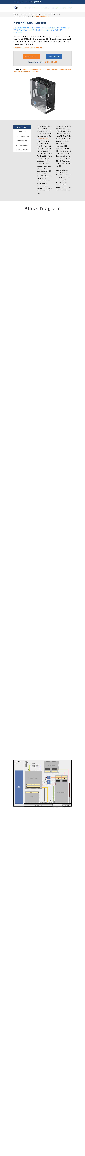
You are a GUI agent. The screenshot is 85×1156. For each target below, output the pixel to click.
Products (27, 8)
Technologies (45, 8)
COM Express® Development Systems (56, 70)
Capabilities (35, 8)
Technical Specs (22, 136)
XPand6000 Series (43, 139)
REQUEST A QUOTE (31, 56)
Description (22, 127)
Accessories (22, 141)
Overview (23, 14)
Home (15, 14)
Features (22, 131)
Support (63, 8)
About (70, 8)
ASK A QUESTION (54, 56)
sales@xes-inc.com (20, 2)
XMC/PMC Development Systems (26, 72)
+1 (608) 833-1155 (35, 2)
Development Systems (38, 14)
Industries (55, 8)
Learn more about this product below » (28, 48)
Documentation (22, 145)
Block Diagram (22, 150)
